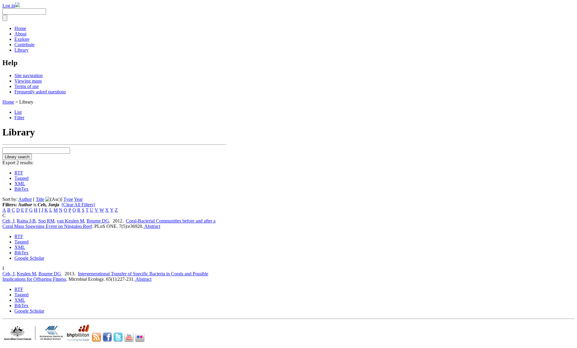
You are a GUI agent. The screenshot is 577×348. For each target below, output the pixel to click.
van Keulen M (70, 220)
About (20, 33)
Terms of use (26, 86)
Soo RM (46, 220)
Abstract (151, 226)
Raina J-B (26, 220)
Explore (21, 39)
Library (21, 50)
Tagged (21, 178)
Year (78, 199)
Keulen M (26, 273)
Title (40, 199)
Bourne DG (98, 220)
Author (25, 199)
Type (68, 199)
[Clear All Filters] (78, 204)
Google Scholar (29, 258)
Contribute (24, 44)
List (18, 112)
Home (20, 28)
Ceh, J (8, 220)
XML (19, 183)
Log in (8, 5)
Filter (19, 117)
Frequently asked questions (40, 91)
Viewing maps (28, 80)
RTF (18, 172)
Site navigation (28, 75)
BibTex (21, 189)
